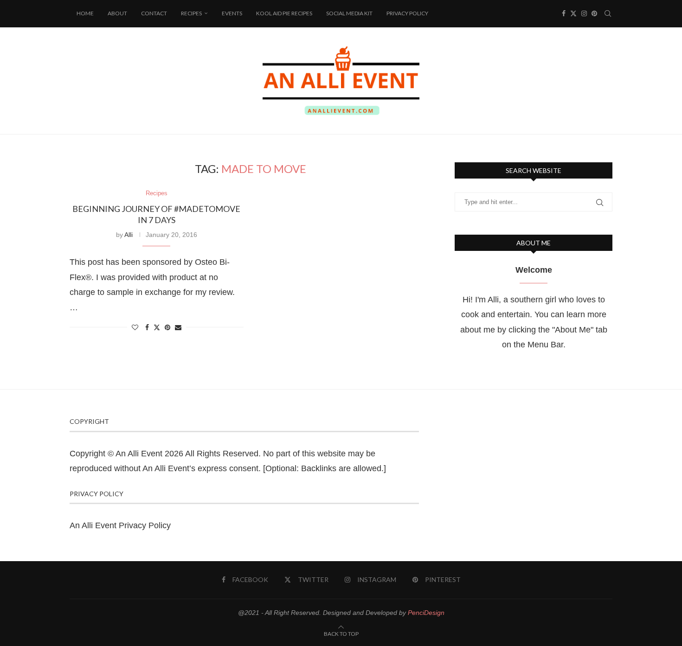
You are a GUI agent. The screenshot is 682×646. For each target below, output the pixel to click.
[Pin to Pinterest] (167, 327)
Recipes (191, 13)
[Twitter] (573, 13)
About (117, 13)
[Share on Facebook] (147, 327)
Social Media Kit (349, 13)
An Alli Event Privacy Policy (120, 525)
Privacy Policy (407, 13)
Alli (128, 234)
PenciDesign (426, 612)
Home (85, 13)
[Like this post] (135, 327)
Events (232, 13)
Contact (154, 13)
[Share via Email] (178, 327)
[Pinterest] (594, 13)
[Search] (607, 13)
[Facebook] (564, 13)
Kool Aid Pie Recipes (284, 13)
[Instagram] (584, 13)
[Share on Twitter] (157, 327)
